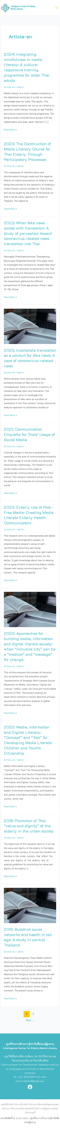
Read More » (10, 129)
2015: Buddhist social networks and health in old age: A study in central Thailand (28, 937)
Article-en (9, 87)
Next (30, 1020)
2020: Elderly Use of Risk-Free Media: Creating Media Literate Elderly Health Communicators (28, 515)
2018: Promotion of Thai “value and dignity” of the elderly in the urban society (29, 826)
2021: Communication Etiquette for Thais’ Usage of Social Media (29, 434)
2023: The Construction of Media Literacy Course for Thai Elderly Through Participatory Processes (27, 151)
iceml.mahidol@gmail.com (30, 1081)
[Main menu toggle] (56, 7)
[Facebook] (30, 1087)
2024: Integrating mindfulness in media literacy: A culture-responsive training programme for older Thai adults (26, 67)
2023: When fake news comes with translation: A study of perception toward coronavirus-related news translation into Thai (28, 233)
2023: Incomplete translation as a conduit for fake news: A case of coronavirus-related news (30, 358)
